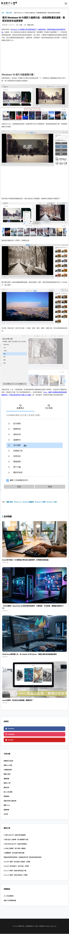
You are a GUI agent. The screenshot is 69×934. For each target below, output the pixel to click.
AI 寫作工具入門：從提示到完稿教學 (15, 835)
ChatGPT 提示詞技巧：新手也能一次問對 (16, 866)
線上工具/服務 (8, 792)
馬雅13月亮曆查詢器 (10, 900)
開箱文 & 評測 (8, 765)
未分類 (6, 814)
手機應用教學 (8, 770)
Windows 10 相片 (52, 502)
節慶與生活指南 (8, 761)
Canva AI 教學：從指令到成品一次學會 (15, 875)
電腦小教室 (9, 12)
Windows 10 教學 (40, 502)
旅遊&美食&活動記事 (10, 801)
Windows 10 (17, 502)
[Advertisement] (34, 57)
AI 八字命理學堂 (8, 896)
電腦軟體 (6, 778)
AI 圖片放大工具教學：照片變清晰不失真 (16, 839)
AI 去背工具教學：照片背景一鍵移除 (15, 848)
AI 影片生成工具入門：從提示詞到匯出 (15, 844)
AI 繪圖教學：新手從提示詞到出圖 (14, 853)
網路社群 (6, 787)
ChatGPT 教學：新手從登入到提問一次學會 (17, 862)
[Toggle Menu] (66, 3)
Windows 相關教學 (28, 502)
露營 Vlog (7, 805)
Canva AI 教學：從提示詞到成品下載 (15, 870)
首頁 (3, 12)
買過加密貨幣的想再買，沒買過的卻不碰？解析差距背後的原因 (22, 857)
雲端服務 (6, 796)
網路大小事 (7, 783)
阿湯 (21, 25)
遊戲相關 (6, 810)
